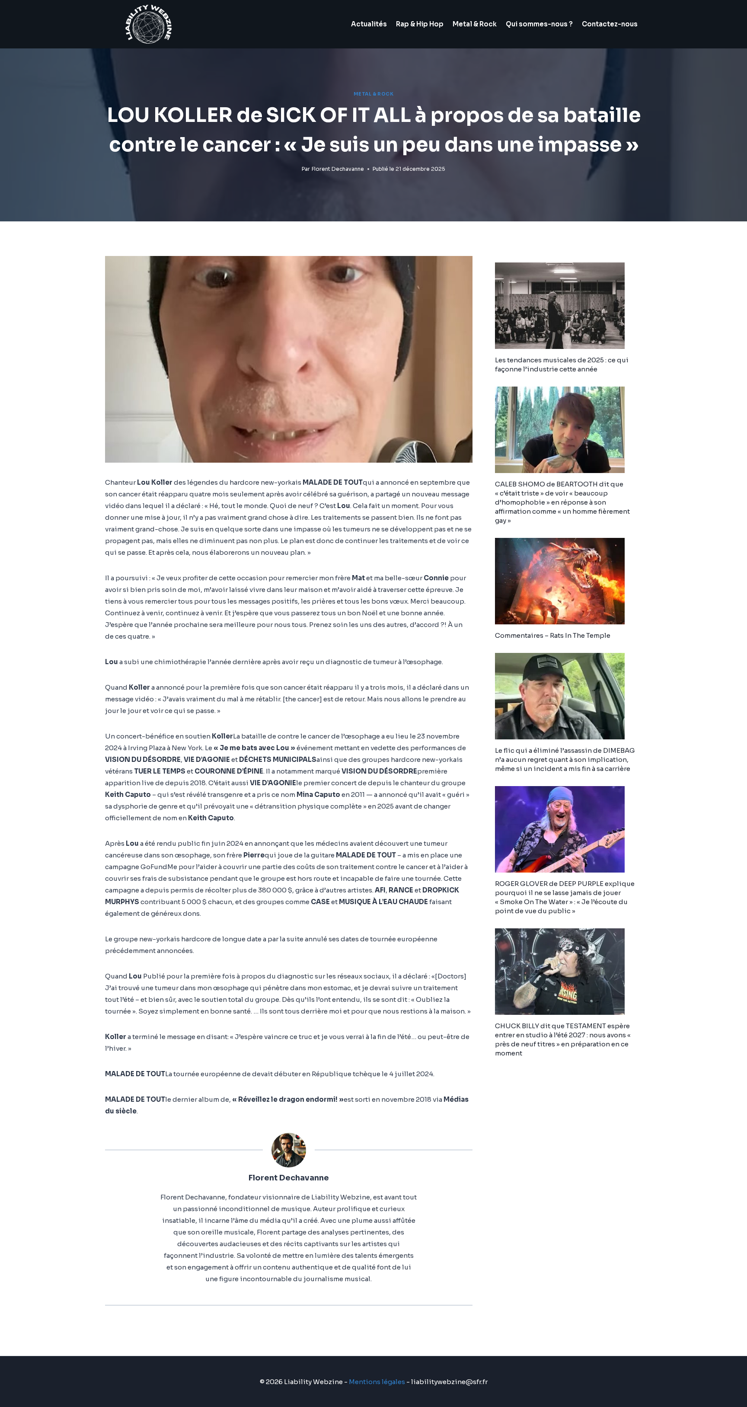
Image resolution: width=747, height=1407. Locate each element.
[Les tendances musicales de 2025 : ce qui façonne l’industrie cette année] (568, 305)
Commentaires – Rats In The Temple (552, 635)
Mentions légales (377, 1382)
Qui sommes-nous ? (539, 24)
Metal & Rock (475, 24)
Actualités (369, 24)
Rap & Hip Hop (420, 24)
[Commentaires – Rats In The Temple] (568, 581)
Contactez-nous (610, 24)
